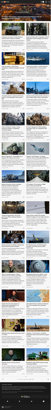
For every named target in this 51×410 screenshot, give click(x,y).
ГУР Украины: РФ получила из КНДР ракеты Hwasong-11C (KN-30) (35, 185)
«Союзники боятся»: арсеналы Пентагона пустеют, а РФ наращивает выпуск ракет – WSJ (13, 97)
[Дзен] (43, 401)
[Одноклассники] (19, 401)
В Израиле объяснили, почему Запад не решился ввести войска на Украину (12, 37)
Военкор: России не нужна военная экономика (11, 363)
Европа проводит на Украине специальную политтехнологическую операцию (13, 245)
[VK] (31, 401)
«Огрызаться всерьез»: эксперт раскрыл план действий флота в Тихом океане (37, 67)
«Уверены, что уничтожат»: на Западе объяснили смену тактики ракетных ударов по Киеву (37, 335)
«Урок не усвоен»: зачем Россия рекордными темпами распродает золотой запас (13, 68)
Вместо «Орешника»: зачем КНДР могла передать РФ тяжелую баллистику (12, 157)
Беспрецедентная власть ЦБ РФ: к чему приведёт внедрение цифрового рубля (36, 275)
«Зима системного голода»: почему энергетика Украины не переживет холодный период (11, 128)
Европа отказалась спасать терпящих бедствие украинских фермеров (11, 185)
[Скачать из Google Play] (25, 396)
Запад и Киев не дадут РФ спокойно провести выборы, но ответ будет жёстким (37, 216)
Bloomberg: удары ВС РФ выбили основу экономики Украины (37, 363)
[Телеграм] (7, 401)
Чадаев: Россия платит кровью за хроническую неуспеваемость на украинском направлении (10, 305)
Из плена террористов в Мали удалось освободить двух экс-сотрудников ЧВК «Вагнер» (36, 128)
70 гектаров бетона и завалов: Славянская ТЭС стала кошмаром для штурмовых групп (37, 305)
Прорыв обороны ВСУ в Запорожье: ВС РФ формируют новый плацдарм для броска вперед (37, 38)
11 (32, 379)
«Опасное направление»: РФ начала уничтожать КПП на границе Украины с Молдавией (12, 217)
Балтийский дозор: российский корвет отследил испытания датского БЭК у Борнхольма (36, 246)
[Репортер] (5, 2)
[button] (46, 1)
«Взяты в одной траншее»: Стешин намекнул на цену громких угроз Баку (11, 275)
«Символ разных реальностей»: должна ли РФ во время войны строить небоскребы (37, 96)
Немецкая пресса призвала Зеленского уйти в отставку (13, 334)
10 (30, 379)
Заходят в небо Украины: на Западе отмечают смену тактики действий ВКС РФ (37, 157)
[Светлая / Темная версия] (42, 1)
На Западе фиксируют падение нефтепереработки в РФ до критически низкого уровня (22, 17)
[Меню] (49, 1)
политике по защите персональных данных (9, 392)
